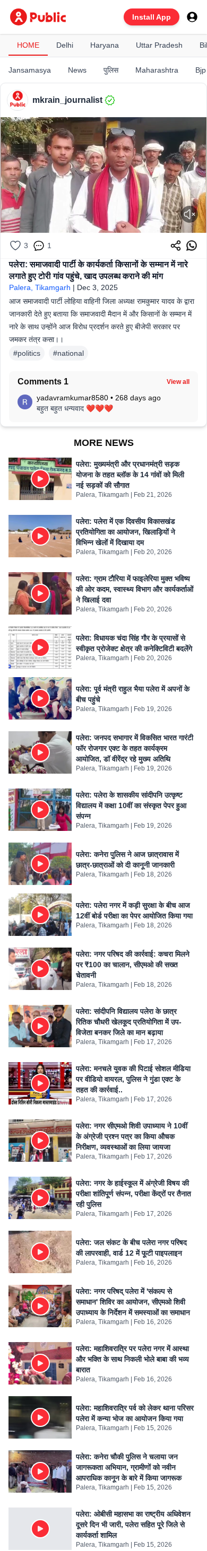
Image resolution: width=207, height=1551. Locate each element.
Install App (151, 17)
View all (178, 381)
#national (68, 353)
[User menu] (192, 17)
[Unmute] (189, 214)
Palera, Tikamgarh (40, 287)
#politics (26, 353)
